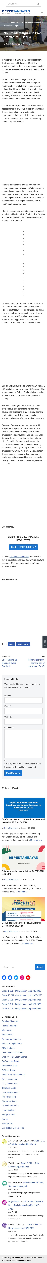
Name (7, 696)
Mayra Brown (14, 1202)
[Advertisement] (23, 154)
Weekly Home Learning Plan (14, 1057)
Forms (5, 1119)
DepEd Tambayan (13, 44)
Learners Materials (10, 1092)
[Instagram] (22, 977)
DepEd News (15, 22)
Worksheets (7, 1035)
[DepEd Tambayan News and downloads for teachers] (16, 11)
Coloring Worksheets (11, 1039)
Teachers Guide (9, 1088)
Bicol (11, 644)
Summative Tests (9, 1066)
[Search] (38, 4)
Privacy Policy (30, 1258)
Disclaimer (13, 1261)
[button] (44, 642)
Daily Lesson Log (9, 1079)
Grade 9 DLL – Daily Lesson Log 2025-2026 (21, 1000)
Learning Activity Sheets (12, 1052)
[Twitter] (16, 977)
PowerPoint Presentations (13, 1075)
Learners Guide (9, 1110)
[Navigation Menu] (42, 12)
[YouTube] (28, 977)
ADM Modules (8, 1048)
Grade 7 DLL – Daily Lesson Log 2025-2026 (21, 1009)
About (21, 1261)
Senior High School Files (13, 1128)
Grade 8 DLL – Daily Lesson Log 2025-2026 (21, 1004)
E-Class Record (9, 1070)
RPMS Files (7, 1124)
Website (8, 717)
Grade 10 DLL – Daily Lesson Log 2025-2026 (22, 995)
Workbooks (7, 1030)
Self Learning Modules (12, 1043)
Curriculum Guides (10, 1106)
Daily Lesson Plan (10, 1083)
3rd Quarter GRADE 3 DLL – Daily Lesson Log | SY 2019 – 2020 (25, 1205)
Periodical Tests (9, 1097)
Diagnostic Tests (9, 1101)
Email (7, 706)
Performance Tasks (10, 1061)
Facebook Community (19, 557)
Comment (9, 727)
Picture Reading (9, 1026)
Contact (28, 1261)
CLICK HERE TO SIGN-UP (23, 547)
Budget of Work (9, 1115)
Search (39, 967)
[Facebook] (4, 977)
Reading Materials (10, 1021)
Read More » (36, 840)
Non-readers (23, 644)
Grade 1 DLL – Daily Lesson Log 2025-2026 (21, 991)
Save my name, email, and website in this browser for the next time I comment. (22, 765)
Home (6, 22)
